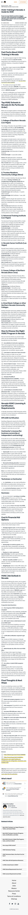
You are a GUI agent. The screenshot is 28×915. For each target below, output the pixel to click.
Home (14, 880)
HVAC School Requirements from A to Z (12, 869)
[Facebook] (9, 904)
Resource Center (14, 891)
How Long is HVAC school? (9, 845)
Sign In (15, 2)
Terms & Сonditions (14, 896)
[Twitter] (12, 904)
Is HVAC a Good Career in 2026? (10, 864)
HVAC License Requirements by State (12, 874)
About (14, 883)
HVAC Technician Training (9, 849)
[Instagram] (15, 904)
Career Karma (6, 22)
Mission (14, 888)
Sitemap (14, 899)
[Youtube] (18, 904)
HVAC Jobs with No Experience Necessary (13, 860)
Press (14, 894)
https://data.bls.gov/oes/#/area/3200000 (14, 754)
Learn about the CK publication (9, 774)
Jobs (14, 886)
